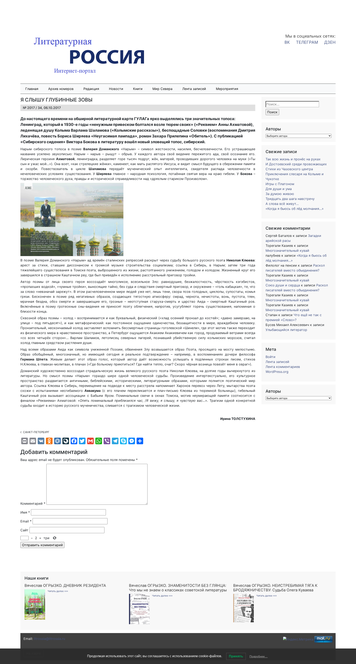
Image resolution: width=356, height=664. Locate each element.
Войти (270, 357)
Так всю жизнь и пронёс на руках (293, 159)
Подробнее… (258, 656)
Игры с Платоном (280, 184)
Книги (138, 89)
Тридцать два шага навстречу (290, 199)
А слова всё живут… (282, 204)
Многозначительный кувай (287, 250)
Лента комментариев (283, 367)
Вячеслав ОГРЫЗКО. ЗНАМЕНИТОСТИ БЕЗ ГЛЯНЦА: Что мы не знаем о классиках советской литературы (178, 587)
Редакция (91, 89)
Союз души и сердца (283, 285)
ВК (287, 42)
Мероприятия (227, 89)
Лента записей (194, 89)
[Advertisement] (33, 14)
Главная (31, 89)
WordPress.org (277, 372)
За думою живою (280, 194)
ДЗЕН (330, 42)
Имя (25, 512)
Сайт (24, 530)
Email (26, 521)
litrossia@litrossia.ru (49, 639)
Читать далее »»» (58, 591)
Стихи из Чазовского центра (289, 169)
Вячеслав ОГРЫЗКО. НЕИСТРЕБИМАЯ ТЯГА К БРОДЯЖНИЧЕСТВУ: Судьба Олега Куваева (275, 587)
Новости (116, 89)
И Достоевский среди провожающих (296, 164)
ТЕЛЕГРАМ (307, 42)
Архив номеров (61, 89)
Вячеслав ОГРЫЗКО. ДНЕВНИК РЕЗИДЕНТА (65, 585)
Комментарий (32, 503)
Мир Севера (162, 89)
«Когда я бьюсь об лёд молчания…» (295, 209)
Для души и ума (279, 189)
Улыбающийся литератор (286, 330)
